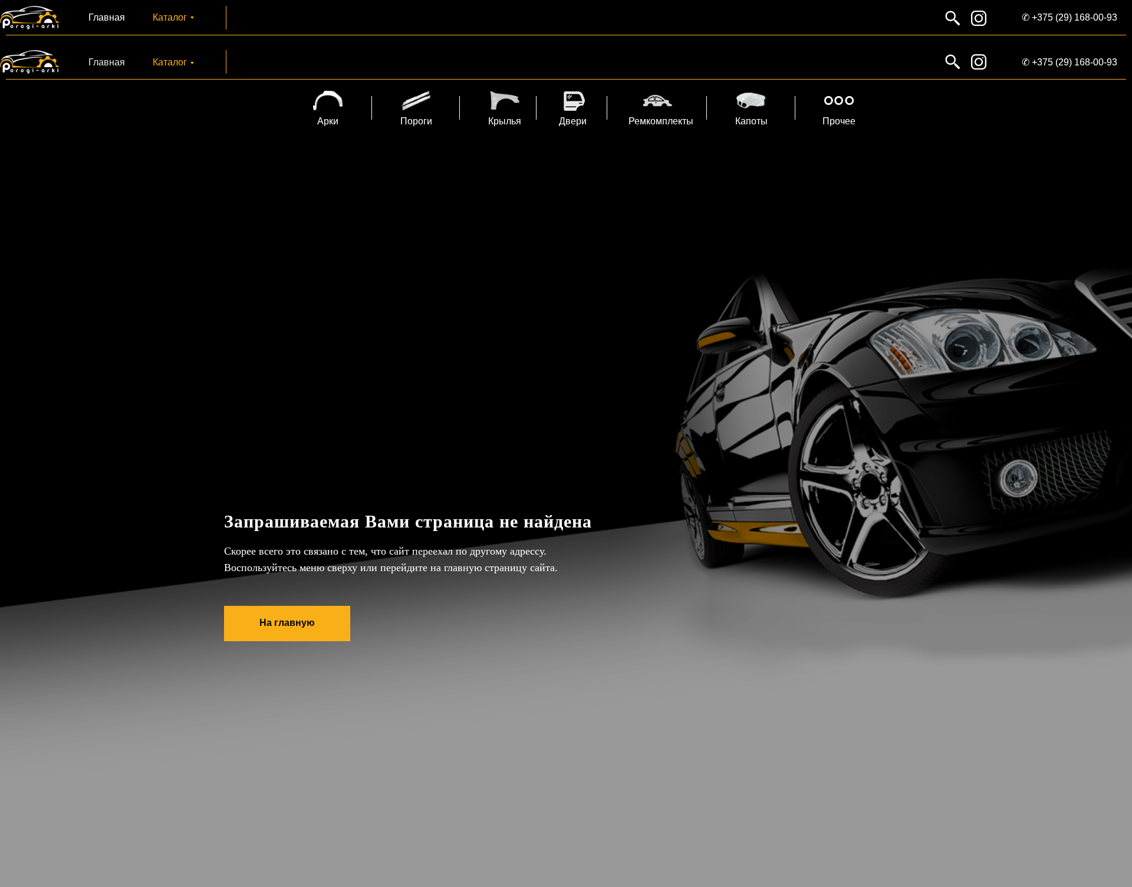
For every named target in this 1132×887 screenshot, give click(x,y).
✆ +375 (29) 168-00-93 (1069, 17)
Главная (106, 17)
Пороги (416, 121)
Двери (573, 121)
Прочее (838, 121)
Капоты (751, 121)
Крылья (504, 121)
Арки (327, 121)
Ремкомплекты (660, 121)
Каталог (170, 17)
